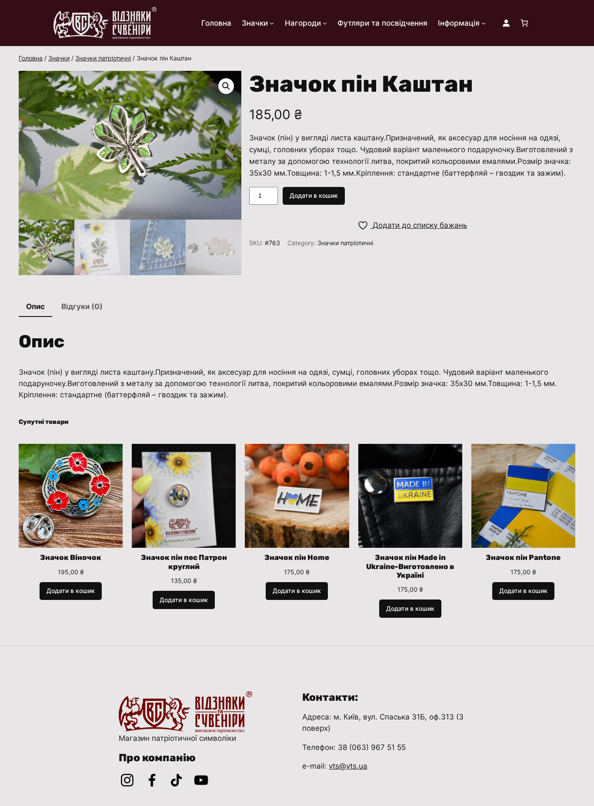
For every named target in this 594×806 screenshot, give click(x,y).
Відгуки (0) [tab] (82, 306)
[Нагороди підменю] (325, 23)
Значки (59, 58)
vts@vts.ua (348, 766)
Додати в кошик (314, 195)
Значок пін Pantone (523, 557)
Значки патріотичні (103, 58)
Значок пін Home (296, 557)
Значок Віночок (70, 557)
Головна (31, 58)
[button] (226, 86)
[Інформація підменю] (483, 23)
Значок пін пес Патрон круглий (184, 561)
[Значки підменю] (272, 23)
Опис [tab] (35, 306)
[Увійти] (506, 23)
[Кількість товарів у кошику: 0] (524, 23)
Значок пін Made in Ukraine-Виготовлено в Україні (410, 566)
